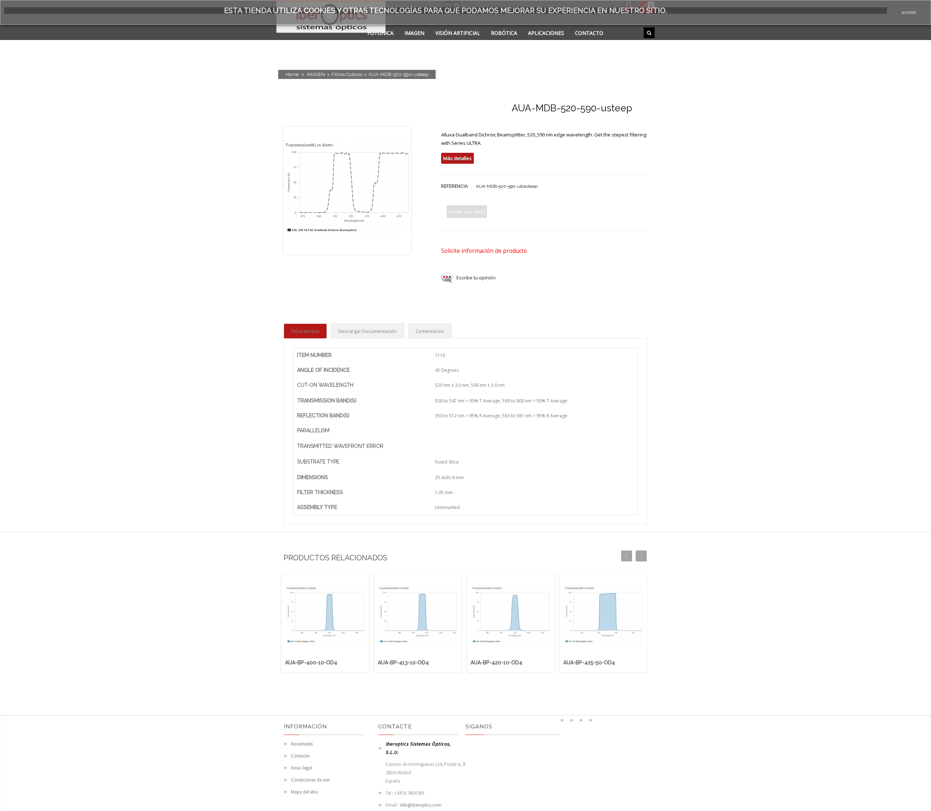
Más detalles (457, 158)
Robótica (504, 32)
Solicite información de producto (484, 251)
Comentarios (430, 331)
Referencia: (455, 186)
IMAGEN (414, 32)
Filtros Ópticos (346, 74)
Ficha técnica (305, 331)
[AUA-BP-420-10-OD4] (511, 655)
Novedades (302, 744)
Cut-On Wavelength (325, 385)
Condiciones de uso (310, 780)
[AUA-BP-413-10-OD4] (418, 655)
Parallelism (313, 430)
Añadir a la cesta (466, 211)
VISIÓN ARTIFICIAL (457, 32)
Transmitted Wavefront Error (340, 446)
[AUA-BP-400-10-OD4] (325, 655)
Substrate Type (318, 462)
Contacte (300, 756)
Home (292, 74)
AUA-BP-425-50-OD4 (589, 662)
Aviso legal (301, 768)
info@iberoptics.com (420, 805)
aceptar (909, 12)
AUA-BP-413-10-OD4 (403, 662)
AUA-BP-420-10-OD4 (496, 662)
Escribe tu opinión (476, 277)
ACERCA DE (381, 42)
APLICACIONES (546, 32)
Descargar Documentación (367, 331)
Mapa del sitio (304, 792)
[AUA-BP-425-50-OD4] (603, 655)
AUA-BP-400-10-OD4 (311, 662)
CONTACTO (589, 32)
